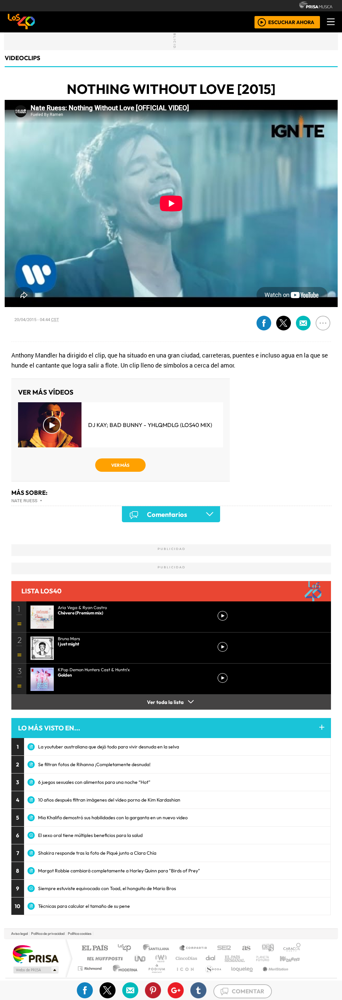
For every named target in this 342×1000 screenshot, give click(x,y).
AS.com (245, 948)
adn (267, 948)
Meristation (272, 977)
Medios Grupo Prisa (35, 970)
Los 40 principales (126, 948)
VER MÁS (120, 465)
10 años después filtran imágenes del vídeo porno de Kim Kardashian (109, 800)
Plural (155, 977)
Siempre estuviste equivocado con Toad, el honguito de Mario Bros (107, 888)
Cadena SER (224, 948)
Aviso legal (19, 933)
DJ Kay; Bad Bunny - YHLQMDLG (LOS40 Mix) (150, 424)
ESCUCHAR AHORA (291, 22)
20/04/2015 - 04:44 (36, 319)
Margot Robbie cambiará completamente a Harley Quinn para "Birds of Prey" (119, 871)
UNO (140, 958)
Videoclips (22, 58)
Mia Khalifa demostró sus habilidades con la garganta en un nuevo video (113, 818)
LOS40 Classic (248, 958)
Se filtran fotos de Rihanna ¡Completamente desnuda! (94, 764)
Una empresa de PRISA (35, 953)
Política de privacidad (47, 933)
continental (210, 958)
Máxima (228, 958)
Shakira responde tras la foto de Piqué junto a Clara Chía (97, 853)
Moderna (123, 977)
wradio (159, 958)
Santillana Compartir (193, 948)
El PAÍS (94, 948)
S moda (211, 977)
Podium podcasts (90, 967)
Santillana (158, 948)
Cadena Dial (269, 958)
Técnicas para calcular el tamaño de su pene (84, 906)
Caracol (292, 948)
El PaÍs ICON (184, 977)
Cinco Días (185, 958)
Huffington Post (103, 958)
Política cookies (80, 933)
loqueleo (240, 977)
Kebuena (293, 958)
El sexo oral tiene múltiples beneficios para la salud (90, 835)
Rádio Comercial (302, 977)
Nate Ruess (24, 500)
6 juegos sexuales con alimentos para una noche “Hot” (94, 782)
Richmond (90, 977)
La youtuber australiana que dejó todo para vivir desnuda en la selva (108, 747)
